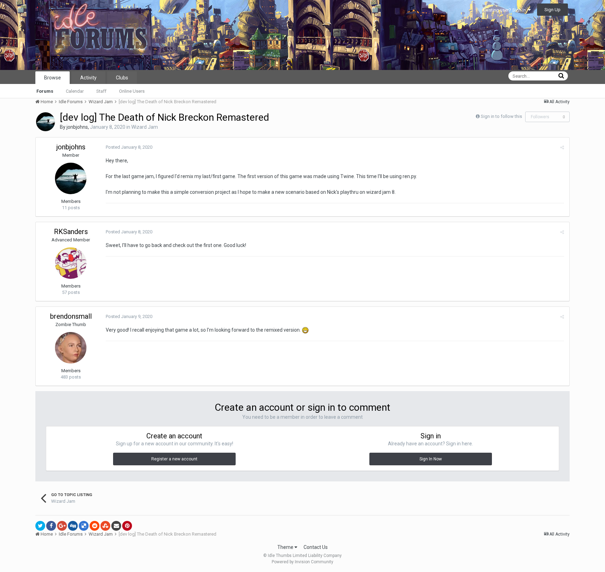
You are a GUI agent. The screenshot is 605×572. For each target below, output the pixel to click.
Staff (101, 91)
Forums (44, 91)
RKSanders (71, 231)
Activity (88, 77)
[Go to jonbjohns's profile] (45, 121)
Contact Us (316, 547)
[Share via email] (116, 526)
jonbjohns (77, 127)
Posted (129, 147)
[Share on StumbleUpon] (105, 526)
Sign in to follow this (501, 116)
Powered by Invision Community (302, 561)
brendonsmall (71, 316)
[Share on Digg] (73, 526)
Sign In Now (430, 459)
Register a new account (174, 459)
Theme (285, 547)
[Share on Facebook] (51, 526)
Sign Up (552, 9)
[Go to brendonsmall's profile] (70, 347)
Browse (52, 77)
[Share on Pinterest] (127, 526)
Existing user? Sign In (505, 10)
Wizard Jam (144, 127)
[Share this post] (562, 147)
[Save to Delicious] (84, 526)
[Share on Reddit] (94, 526)
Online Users (132, 91)
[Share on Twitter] (40, 526)
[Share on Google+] (62, 526)
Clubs (122, 77)
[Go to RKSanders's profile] (70, 263)
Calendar (75, 91)
